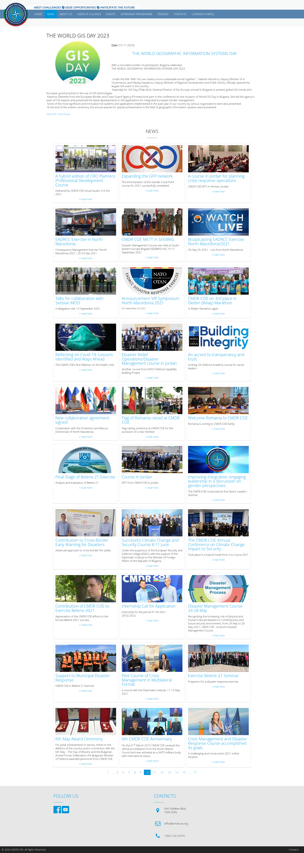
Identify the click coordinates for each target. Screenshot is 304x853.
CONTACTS (180, 14)
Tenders (163, 14)
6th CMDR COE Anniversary (147, 739)
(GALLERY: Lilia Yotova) (58, 114)
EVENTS (110, 14)
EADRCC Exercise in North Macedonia (79, 241)
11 (154, 772)
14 (176, 772)
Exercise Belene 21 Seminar (213, 676)
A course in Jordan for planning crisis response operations (216, 178)
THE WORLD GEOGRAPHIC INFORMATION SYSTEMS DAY (184, 53)
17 (195, 772)
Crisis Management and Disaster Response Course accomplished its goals (217, 743)
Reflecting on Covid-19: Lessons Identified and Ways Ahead (84, 357)
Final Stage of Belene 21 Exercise (85, 477)
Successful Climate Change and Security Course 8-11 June (150, 542)
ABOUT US (65, 14)
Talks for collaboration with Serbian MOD (79, 300)
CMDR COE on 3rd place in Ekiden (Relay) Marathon (212, 300)
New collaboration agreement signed (82, 420)
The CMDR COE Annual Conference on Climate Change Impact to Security (216, 544)
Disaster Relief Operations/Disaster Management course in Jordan (149, 359)
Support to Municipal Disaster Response (82, 678)
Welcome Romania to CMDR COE (218, 418)
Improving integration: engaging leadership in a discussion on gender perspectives (217, 481)
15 (184, 772)
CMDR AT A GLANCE (89, 14)
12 (162, 772)
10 (147, 772)
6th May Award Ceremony (79, 739)
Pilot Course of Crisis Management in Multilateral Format (147, 680)
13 (169, 772)
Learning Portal (203, 14)
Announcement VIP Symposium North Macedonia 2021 (150, 300)
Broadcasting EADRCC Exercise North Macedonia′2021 (216, 241)
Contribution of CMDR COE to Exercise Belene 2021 (82, 608)
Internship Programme (136, 14)
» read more (85, 199)
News (50, 14)
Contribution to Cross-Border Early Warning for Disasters (81, 542)
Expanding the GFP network (147, 176)
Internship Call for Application (149, 606)
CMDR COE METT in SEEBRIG (148, 239)
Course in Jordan (137, 477)
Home (38, 14)
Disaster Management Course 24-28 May (215, 608)
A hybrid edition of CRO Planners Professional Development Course (85, 180)
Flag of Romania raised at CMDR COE (151, 420)
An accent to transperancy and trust (216, 357)
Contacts (294, 849)
